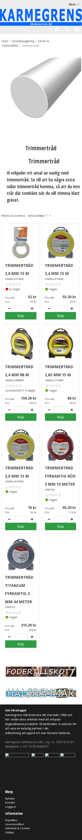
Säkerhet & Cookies (17, 828)
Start (5, 41)
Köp (20, 315)
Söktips (9, 832)
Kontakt (10, 802)
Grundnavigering (23, 41)
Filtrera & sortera (24, 216)
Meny (72, 4)
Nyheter (10, 798)
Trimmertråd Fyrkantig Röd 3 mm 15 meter (60, 475)
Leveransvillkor (14, 824)
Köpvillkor (11, 820)
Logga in (10, 806)
